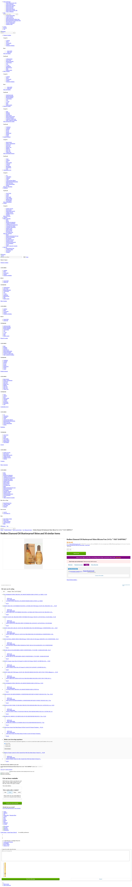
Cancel (100, 879)
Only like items (8, 746)
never (19, 792)
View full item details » (72, 579)
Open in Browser (7, 885)
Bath (7, 111)
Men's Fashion (6, 71)
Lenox (7, 135)
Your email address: (7, 785)
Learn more (118, 557)
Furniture (8, 114)
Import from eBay (10, 6)
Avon (7, 158)
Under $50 (9, 52)
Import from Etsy (9, 7)
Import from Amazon (10, 5)
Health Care (8, 147)
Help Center (6, 520)
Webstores (5, 822)
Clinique (8, 160)
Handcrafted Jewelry (10, 211)
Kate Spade (8, 197)
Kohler (7, 134)
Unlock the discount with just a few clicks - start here (78, 545)
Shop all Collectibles (7, 186)
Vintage (7, 44)
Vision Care (8, 152)
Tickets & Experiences (11, 242)
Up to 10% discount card (75, 544)
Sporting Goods (9, 241)
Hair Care (8, 146)
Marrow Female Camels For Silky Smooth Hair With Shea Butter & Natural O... (23, 758)
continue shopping (8, 769)
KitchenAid (8, 133)
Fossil (7, 195)
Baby (7, 219)
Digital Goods (9, 228)
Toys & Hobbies (9, 243)
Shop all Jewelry (7, 216)
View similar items (11, 599)
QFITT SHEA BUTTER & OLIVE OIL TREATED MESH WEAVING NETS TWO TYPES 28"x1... (28, 678)
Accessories (8, 43)
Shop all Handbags (7, 202)
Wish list (70, 564)
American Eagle (9, 95)
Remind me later (79, 564)
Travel (7, 244)
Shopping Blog (13, 815)
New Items (8, 250)
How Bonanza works (10, 21)
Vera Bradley (9, 200)
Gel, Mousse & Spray (27, 530)
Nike (7, 68)
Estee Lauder (9, 162)
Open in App (6, 884)
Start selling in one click (11, 3)
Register (5, 27)
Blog (4, 523)
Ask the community (10, 23)
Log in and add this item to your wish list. (12, 808)
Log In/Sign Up (6, 513)
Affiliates (5, 812)
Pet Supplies (8, 238)
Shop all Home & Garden (8, 121)
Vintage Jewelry (9, 212)
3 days (9, 792)
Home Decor (9, 115)
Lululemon (8, 66)
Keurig (7, 132)
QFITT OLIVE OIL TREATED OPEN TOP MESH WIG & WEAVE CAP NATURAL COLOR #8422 (29, 623)
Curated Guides (9, 249)
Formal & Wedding (10, 45)
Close (27, 257)
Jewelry (5, 203)
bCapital (5, 824)
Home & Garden (7, 106)
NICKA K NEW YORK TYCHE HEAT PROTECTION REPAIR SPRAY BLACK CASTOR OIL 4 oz (29, 711)
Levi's (7, 102)
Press (4, 821)
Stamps (7, 185)
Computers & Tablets (10, 226)
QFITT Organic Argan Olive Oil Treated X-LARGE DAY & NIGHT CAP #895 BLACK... (26, 667)
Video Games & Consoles (11, 245)
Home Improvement (10, 116)
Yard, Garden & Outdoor (11, 120)
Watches (8, 214)
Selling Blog (6, 815)
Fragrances (8, 144)
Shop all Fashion (7, 53)
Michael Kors (9, 67)
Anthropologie (9, 59)
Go (24, 257)
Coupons (5, 217)
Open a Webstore (10, 11)
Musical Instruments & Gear (12, 236)
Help (4, 12)
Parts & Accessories (10, 237)
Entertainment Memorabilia (12, 181)
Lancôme (8, 163)
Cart (4, 29)
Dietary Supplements (10, 143)
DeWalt (7, 129)
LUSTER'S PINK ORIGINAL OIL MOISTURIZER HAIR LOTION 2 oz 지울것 (24, 601)
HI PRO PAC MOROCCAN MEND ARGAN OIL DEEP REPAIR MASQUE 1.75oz (25, 722)
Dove (7, 161)
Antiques (8, 178)
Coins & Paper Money (11, 180)
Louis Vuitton (9, 198)
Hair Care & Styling (17, 530)
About (4, 811)
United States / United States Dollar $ (9, 832)
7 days (14, 792)
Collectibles (8, 176)
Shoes (7, 41)
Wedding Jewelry (10, 213)
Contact (5, 816)
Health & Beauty (7, 137)
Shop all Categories (7, 233)
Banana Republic (10, 61)
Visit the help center (10, 15)
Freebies (8, 252)
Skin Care (8, 151)
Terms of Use (6, 845)
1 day (5, 792)
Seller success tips (10, 18)
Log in (4, 26)
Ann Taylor (8, 60)
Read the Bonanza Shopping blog (13, 20)
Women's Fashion (7, 35)
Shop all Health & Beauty (9, 153)
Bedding (8, 112)
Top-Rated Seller (73, 568)
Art (6, 175)
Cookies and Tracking (8, 842)
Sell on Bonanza (6, 1)
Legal (4, 819)
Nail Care (8, 149)
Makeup (8, 148)
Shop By (5, 247)
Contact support (9, 16)
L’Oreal (7, 165)
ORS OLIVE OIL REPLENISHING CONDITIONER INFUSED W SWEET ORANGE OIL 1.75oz (28, 700)
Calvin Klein (9, 62)
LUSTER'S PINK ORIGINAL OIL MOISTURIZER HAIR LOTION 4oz (22, 689)
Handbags (5, 188)
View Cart (2, 769)
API (4, 814)
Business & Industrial (10, 222)
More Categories (7, 218)
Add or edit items (10, 4)
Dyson (7, 130)
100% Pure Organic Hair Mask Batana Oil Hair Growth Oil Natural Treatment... (23, 733)
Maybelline (8, 166)
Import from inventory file (11, 10)
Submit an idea (9, 24)
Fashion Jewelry (9, 208)
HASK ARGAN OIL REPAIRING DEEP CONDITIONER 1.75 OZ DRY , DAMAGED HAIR (27, 656)
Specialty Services (10, 239)
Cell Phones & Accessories (12, 224)
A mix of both (8, 743)
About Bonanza (6, 522)
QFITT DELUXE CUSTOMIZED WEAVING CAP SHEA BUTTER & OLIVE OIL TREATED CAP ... (29, 612)
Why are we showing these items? (126, 585)
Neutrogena (8, 167)
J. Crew (7, 65)
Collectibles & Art (7, 170)
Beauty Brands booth (88, 571)
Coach (7, 194)
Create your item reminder (12, 803)
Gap (7, 63)
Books (7, 221)
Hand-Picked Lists (10, 248)
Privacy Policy (6, 844)
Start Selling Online (7, 518)
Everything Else (9, 232)
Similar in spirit (8, 744)
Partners (5, 820)
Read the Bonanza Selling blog (13, 19)
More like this (94, 564)
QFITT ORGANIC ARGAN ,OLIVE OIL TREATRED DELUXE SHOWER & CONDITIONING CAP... (30, 634)
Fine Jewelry (9, 209)
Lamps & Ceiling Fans (11, 119)
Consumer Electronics (11, 227)
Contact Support (6, 521)
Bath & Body (9, 142)
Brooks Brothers (9, 97)
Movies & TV (9, 231)
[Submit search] (17, 14)
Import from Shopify (10, 9)
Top (7, 526)
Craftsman (8, 127)
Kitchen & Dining (10, 117)
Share (87, 564)
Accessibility (6, 843)
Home (2, 530)
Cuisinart (8, 128)
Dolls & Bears (9, 229)
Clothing (8, 40)
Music (7, 234)
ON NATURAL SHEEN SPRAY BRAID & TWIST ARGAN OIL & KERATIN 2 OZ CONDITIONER (29, 645)
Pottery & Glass (9, 183)
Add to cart (76, 553)
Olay (7, 168)
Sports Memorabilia (10, 184)
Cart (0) (5, 512)
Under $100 (9, 51)
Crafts (7, 179)
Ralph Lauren (9, 70)
